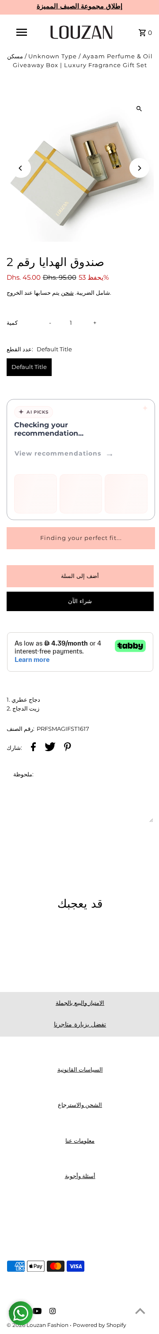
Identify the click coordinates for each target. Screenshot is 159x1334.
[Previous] (21, 168)
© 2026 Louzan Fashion (38, 1325)
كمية (12, 322)
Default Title (29, 367)
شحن (67, 292)
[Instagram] (51, 1312)
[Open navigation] (21, 32)
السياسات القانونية (80, 1069)
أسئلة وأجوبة (80, 1176)
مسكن (15, 56)
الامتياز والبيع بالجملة (80, 1003)
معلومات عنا (80, 1140)
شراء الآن (80, 601)
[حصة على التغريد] (50, 748)
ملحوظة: (23, 774)
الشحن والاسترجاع (80, 1105)
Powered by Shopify (99, 1325)
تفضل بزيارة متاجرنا (80, 1024)
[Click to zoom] (139, 109)
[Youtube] (36, 1312)
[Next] (139, 168)
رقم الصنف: (20, 729)
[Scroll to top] (140, 1311)
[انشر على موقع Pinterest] (67, 748)
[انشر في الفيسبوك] (33, 748)
